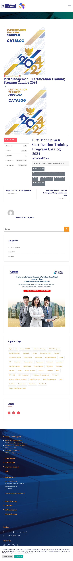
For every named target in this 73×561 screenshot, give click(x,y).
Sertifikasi (60, 177)
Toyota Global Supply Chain (17, 388)
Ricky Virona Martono (49, 379)
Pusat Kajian (10, 458)
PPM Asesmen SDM (11, 448)
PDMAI (20, 371)
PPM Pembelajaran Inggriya (13, 453)
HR (10, 362)
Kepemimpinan (28, 362)
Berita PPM (11, 252)
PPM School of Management (40, 375)
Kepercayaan (39, 362)
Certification (39, 168)
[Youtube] (17, 545)
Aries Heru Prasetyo (40, 349)
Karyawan (17, 362)
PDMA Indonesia (30, 371)
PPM (36, 177)
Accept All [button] (19, 556)
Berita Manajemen (14, 353)
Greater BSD (28, 357)
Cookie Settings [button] (8, 556)
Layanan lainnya (12, 466)
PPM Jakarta (10, 477)
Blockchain (26, 353)
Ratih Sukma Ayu (35, 379)
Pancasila (59, 366)
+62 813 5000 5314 (11, 481)
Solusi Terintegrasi (13, 436)
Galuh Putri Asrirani (15, 357)
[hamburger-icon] (69, 6)
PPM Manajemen (47, 177)
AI (16, 349)
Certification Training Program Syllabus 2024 (49, 173)
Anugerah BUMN (25, 349)
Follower (57, 353)
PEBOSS (41, 371)
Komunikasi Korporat (11, 76)
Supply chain (22, 384)
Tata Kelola (32, 384)
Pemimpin (50, 371)
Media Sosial (27, 366)
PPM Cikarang (11, 501)
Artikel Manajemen (14, 247)
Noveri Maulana (38, 366)
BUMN (35, 353)
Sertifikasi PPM (39, 182)
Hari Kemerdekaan (50, 357)
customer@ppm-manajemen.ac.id (15, 493)
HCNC (61, 357)
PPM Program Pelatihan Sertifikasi (15, 445)
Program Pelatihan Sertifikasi (17, 379)
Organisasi (50, 366)
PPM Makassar (11, 514)
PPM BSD (12, 375)
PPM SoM (55, 375)
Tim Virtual (42, 384)
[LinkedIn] (13, 545)
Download (10, 139)
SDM (60, 379)
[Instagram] (4, 545)
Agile (10, 349)
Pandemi (11, 371)
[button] (36, 437)
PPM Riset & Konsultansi (12, 450)
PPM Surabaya (11, 509)
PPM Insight (10, 462)
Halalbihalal (38, 357)
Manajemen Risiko (14, 366)
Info (6, 471)
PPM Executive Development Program (16, 443)
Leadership (59, 362)
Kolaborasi (49, 362)
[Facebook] (9, 545)
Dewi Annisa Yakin (45, 353)
